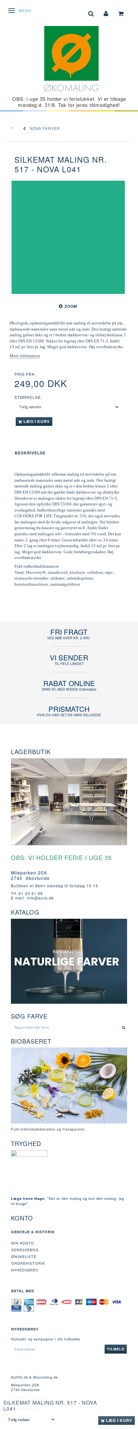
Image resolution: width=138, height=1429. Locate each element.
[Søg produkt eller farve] (123, 1027)
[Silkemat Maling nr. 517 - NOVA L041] (68, 237)
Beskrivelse (30, 453)
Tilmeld (116, 1349)
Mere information (25, 355)
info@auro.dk (40, 897)
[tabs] (91, 13)
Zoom (71, 306)
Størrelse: (28, 397)
